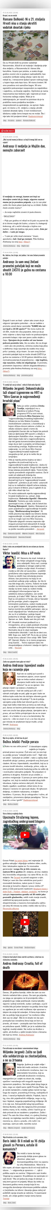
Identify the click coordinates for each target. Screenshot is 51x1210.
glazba (10, 947)
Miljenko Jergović (28, 533)
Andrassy (14, 724)
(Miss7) (27, 242)
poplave (18, 120)
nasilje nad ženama (28, 1128)
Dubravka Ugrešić (14, 533)
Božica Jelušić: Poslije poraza (21, 741)
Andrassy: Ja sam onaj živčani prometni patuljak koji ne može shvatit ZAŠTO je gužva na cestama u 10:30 (24, 267)
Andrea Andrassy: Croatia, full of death (22, 965)
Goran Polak (18, 947)
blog (4, 120)
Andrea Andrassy (9, 246)
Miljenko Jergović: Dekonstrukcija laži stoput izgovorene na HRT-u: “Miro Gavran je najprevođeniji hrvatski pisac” (23, 394)
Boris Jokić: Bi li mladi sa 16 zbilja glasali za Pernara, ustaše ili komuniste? (24, 1144)
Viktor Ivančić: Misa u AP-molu (21, 552)
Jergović (40, 529)
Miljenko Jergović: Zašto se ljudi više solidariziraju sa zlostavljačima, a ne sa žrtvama (25, 1055)
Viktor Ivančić (12, 652)
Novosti (18, 648)
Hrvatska (11, 120)
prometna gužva (27, 375)
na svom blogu (21, 860)
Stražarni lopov (30, 947)
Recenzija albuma (11, 908)
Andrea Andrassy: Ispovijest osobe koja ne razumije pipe (23, 667)
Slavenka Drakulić (24, 537)
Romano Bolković (29, 120)
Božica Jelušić (13, 804)
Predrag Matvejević (10, 537)
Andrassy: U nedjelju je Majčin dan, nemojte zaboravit (24, 148)
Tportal (6, 1198)
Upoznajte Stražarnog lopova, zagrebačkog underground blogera (24, 819)
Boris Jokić (12, 1203)
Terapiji (17, 877)
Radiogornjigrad (35, 116)
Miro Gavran (40, 533)
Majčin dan (25, 246)
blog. (40, 368)
